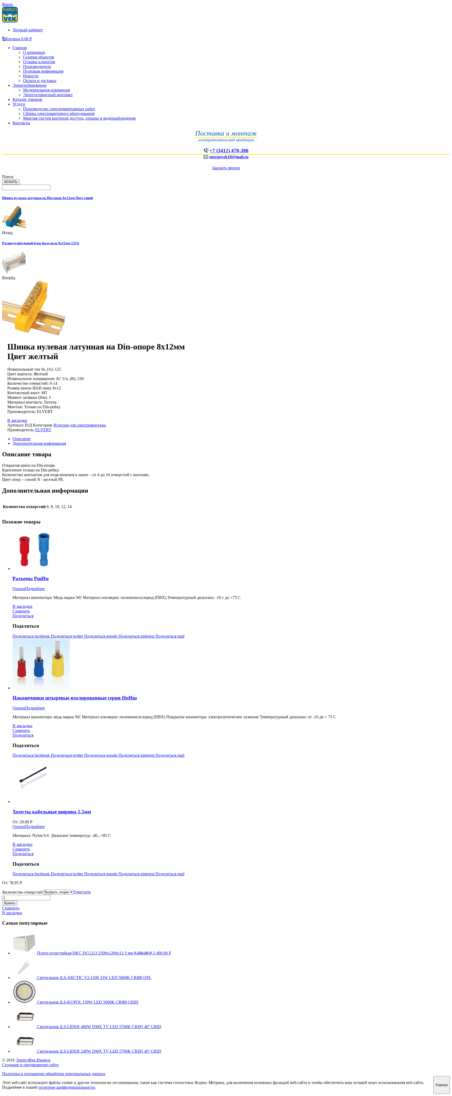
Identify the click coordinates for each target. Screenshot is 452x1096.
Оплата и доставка (39, 80)
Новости (30, 76)
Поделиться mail (169, 636)
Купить (9, 903)
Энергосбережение (30, 85)
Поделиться (23, 616)
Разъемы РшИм (31, 578)
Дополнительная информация (39, 443)
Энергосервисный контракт (48, 94)
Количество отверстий (22, 892)
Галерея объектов (38, 57)
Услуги (19, 104)
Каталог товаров (27, 99)
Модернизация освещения (46, 90)
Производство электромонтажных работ (59, 109)
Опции (19, 588)
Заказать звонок (226, 168)
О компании (34, 52)
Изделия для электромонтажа (80, 425)
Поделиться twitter (67, 636)
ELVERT (43, 430)
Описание (22, 438)
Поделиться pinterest (136, 636)
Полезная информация (43, 71)
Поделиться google (101, 636)
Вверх (7, 4)
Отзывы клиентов (39, 62)
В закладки (17, 420)
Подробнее (35, 588)
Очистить (82, 892)
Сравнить (21, 611)
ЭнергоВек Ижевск (33, 1060)
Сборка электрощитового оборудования (58, 113)
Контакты (21, 123)
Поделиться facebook (32, 636)
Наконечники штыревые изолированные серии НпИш (75, 698)
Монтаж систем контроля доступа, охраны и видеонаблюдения (79, 118)
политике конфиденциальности (66, 1087)
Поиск (8, 176)
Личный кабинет (28, 30)
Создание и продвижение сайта (30, 1065)
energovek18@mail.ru (228, 157)
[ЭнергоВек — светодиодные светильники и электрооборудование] (10, 21)
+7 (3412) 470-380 (229, 150)
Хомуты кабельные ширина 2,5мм (52, 811)
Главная (20, 47)
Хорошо (442, 1085)
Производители (37, 66)
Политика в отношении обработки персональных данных (53, 1073)
